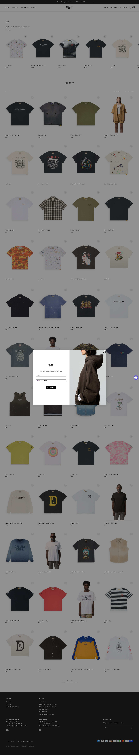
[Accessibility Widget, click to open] (136, 377)
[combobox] (38, 380)
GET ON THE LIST (51, 387)
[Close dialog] (104, 352)
